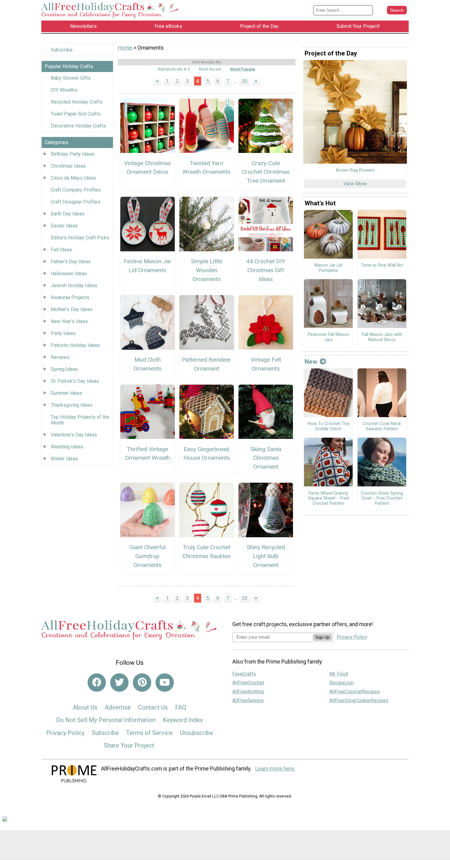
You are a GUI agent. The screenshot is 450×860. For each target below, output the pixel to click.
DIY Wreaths (64, 90)
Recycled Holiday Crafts (77, 102)
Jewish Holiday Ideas (74, 285)
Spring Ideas (64, 369)
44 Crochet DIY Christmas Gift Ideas (265, 270)
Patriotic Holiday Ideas (75, 345)
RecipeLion (341, 683)
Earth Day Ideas (67, 214)
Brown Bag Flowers (355, 170)
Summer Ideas (66, 393)
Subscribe (62, 50)
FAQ (180, 707)
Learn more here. (275, 769)
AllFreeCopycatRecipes (354, 691)
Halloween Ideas (69, 273)
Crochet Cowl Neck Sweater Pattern (382, 426)
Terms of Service (149, 732)
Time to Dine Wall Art (382, 265)
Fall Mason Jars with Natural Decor (382, 337)
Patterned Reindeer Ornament (206, 364)
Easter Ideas (64, 226)
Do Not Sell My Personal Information (106, 720)
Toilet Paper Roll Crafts (76, 114)
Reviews (60, 357)
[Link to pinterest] (142, 682)
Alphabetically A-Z (174, 69)
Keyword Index (183, 720)
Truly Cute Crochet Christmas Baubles (206, 552)
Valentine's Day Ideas (74, 435)
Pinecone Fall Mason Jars (328, 337)
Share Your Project (129, 745)
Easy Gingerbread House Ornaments (206, 454)
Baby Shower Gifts (71, 78)
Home (125, 48)
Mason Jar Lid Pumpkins (328, 268)
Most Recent (210, 69)
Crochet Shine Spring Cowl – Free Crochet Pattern (382, 498)
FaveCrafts (244, 674)
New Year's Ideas (69, 321)
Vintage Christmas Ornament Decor (147, 168)
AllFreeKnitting (248, 691)
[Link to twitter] (119, 682)
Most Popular (243, 69)
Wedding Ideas (67, 447)
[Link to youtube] (165, 682)
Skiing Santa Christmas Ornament (265, 458)
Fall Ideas (61, 250)
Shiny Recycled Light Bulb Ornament (266, 556)
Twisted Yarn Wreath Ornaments (206, 168)
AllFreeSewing (248, 700)
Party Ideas (63, 333)
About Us (85, 707)
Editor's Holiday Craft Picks (80, 238)
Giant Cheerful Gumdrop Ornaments (147, 556)
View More (355, 184)
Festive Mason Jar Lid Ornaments (147, 266)
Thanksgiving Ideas (71, 405)
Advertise (118, 707)
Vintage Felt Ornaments (266, 364)
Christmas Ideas (68, 166)
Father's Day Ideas (71, 261)
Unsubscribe (196, 732)
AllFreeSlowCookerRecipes (358, 700)
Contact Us (153, 707)
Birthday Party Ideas (72, 154)
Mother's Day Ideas (71, 309)
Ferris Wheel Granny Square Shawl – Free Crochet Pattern (328, 498)
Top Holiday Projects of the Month (80, 420)
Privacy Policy (65, 732)
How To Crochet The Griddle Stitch (328, 426)
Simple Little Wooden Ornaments (206, 270)
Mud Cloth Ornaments (147, 364)
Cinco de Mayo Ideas (73, 178)
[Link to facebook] (97, 682)
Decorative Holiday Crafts (78, 126)
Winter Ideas (64, 459)
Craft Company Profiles (76, 190)
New (311, 361)
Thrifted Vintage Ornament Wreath (147, 454)
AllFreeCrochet (248, 683)
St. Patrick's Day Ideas (75, 381)
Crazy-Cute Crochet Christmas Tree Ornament (266, 172)
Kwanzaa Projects (70, 297)
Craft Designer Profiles (75, 202)
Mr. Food (338, 674)
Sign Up (322, 637)
